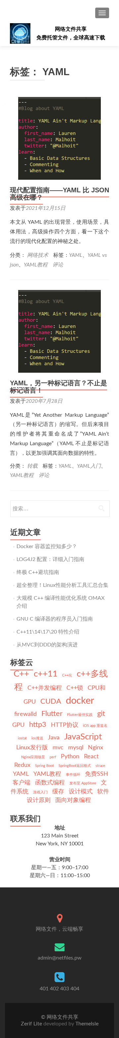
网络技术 (37, 255)
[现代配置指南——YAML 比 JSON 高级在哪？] (59, 138)
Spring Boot (44, 766)
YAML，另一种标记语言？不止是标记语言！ (58, 386)
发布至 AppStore (82, 783)
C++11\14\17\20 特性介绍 (48, 632)
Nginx (95, 747)
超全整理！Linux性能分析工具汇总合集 (62, 585)
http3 (37, 724)
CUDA (50, 701)
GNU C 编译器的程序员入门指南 (55, 619)
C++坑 (67, 675)
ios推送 (37, 738)
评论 (58, 264)
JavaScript (83, 736)
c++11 (46, 674)
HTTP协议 (64, 725)
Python (70, 756)
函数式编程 (50, 782)
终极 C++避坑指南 (38, 572)
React (91, 756)
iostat (22, 738)
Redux (22, 765)
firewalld (25, 714)
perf (53, 757)
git (101, 713)
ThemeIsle (87, 1023)
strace (100, 766)
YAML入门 (89, 466)
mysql (75, 747)
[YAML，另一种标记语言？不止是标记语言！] (59, 331)
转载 (32, 466)
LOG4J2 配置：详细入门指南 (50, 559)
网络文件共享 (71, 29)
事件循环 (73, 775)
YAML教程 (36, 264)
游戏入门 (40, 792)
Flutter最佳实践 (80, 715)
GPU (18, 725)
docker (80, 701)
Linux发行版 (32, 747)
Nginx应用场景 (33, 757)
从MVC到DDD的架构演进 (47, 644)
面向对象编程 (73, 800)
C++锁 (74, 688)
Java (54, 737)
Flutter (51, 713)
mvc (58, 747)
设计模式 (81, 791)
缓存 (58, 791)
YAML (75, 255)
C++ (21, 674)
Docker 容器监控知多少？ (47, 546)
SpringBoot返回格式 (75, 766)
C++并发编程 (44, 688)
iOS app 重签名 (95, 726)
